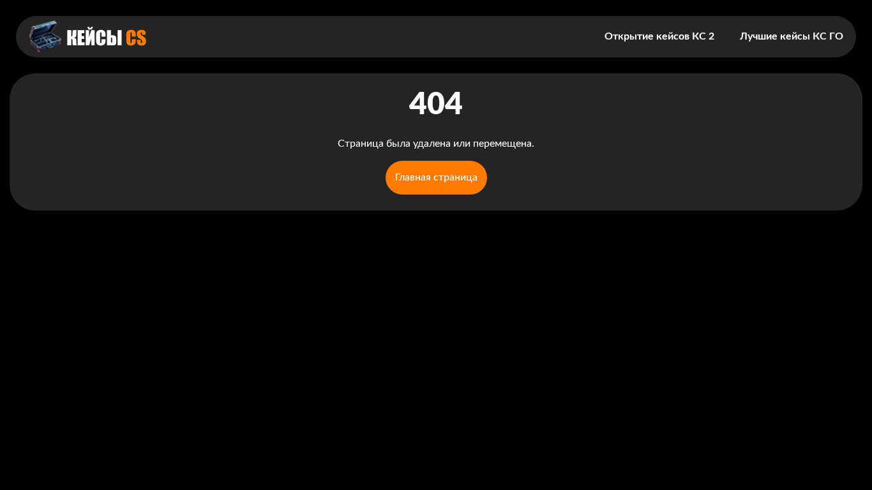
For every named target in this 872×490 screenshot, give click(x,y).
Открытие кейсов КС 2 (659, 36)
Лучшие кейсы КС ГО (791, 36)
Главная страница (436, 177)
